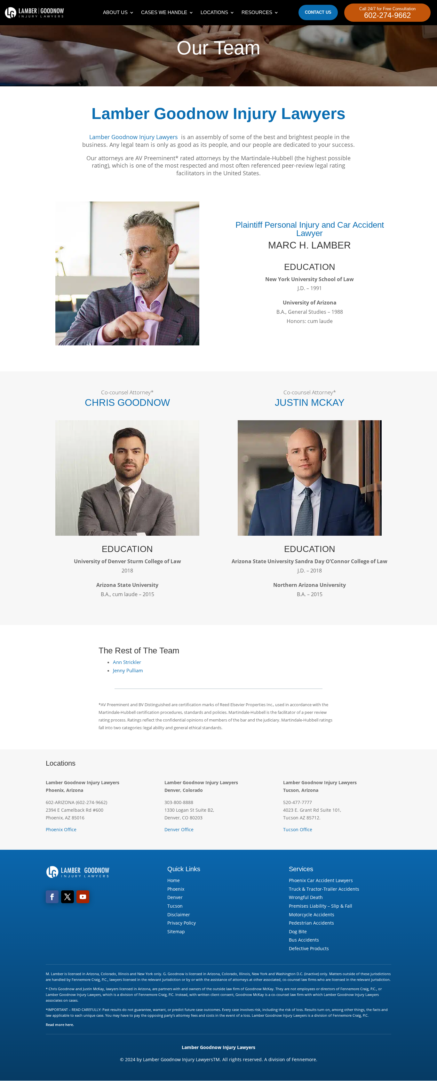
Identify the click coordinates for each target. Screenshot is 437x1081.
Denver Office (179, 829)
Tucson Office (297, 829)
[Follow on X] (67, 896)
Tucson (175, 906)
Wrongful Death (306, 897)
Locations (214, 12)
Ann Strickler (127, 662)
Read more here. (60, 1024)
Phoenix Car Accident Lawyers (321, 880)
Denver (175, 897)
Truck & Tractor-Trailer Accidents (324, 889)
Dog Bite (298, 931)
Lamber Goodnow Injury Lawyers (133, 137)
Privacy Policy (181, 923)
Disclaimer (178, 914)
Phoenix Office (61, 829)
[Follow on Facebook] (52, 896)
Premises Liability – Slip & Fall (320, 906)
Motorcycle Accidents (311, 914)
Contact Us (318, 12)
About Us (115, 12)
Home (173, 880)
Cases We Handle (164, 12)
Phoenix (175, 889)
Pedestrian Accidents (311, 923)
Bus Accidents (304, 940)
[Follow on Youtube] (82, 896)
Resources (257, 12)
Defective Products (309, 948)
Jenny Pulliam (128, 670)
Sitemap (176, 931)
